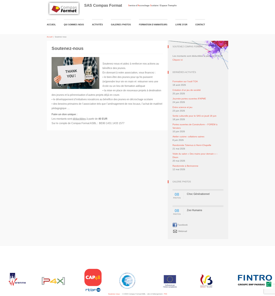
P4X (165, 294)
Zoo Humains (194, 210)
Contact (200, 24)
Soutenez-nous (114, 294)
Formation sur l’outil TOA (185, 81)
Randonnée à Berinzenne (185, 166)
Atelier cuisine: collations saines (188, 136)
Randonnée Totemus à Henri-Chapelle (192, 145)
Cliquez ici (178, 59)
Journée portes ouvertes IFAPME (189, 98)
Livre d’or (181, 24)
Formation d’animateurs (153, 24)
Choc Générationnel (198, 194)
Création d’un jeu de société (187, 90)
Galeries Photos (121, 24)
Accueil (51, 24)
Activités (97, 24)
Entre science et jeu (182, 107)
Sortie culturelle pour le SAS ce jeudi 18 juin (194, 116)
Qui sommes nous (74, 24)
